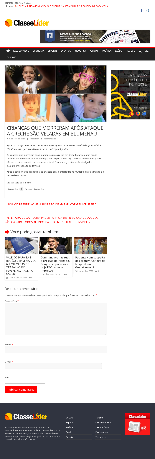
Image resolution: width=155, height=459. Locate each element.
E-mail (9, 361)
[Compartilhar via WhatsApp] (39, 189)
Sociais (69, 437)
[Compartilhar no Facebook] (13, 189)
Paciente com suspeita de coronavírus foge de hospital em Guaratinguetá (90, 262)
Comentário (12, 300)
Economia (38, 50)
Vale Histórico (102, 427)
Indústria (80, 50)
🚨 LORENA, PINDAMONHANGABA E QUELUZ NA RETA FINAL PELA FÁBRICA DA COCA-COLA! (61, 6)
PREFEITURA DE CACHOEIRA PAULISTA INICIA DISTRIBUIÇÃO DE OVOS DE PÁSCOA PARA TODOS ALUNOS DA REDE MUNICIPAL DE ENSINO (51, 220)
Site (7, 377)
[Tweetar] (28, 189)
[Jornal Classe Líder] (8, 51)
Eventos (66, 50)
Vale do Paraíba (103, 422)
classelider (34, 138)
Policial (93, 50)
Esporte (52, 50)
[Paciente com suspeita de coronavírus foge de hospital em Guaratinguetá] (90, 238)
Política (106, 50)
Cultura (69, 417)
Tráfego (130, 50)
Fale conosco (21, 50)
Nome (9, 344)
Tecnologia (100, 437)
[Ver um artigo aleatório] (147, 51)
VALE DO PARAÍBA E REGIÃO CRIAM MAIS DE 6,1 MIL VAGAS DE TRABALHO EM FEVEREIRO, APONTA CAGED (21, 266)
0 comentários (49, 138)
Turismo (11, 57)
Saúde (118, 50)
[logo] (26, 414)
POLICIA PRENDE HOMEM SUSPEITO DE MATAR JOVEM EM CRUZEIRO (51, 204)
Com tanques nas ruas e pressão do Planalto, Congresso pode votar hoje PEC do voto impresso (55, 264)
